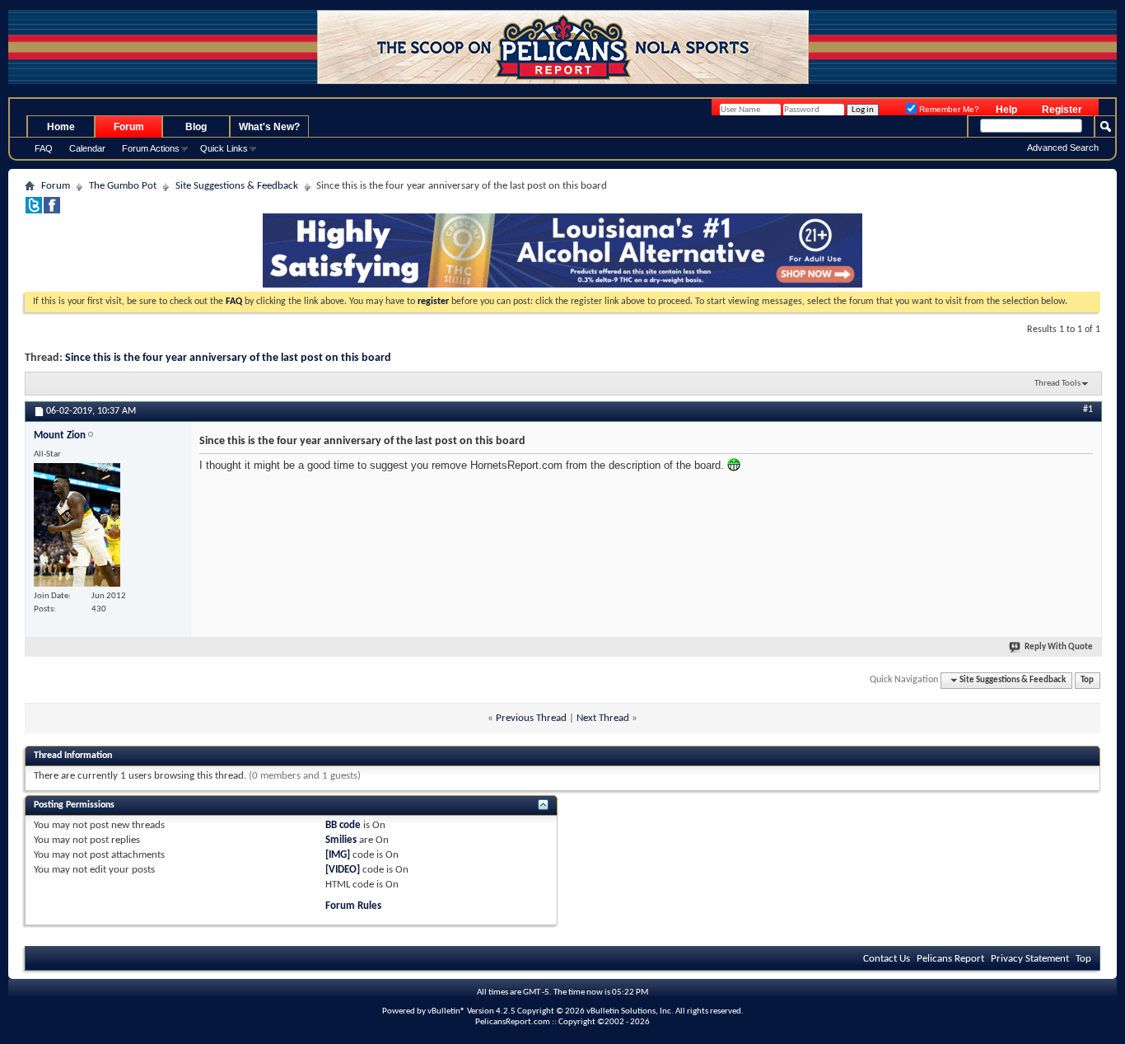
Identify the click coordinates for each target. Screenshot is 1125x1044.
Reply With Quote (1059, 647)
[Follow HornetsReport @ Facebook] (52, 210)
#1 (1088, 409)
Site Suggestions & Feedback (236, 185)
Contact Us (886, 958)
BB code (343, 825)
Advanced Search (1063, 147)
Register (1062, 109)
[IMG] (337, 855)
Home (61, 127)
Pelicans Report (950, 958)
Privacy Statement (1030, 958)
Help (1006, 109)
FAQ (44, 148)
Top (1087, 680)
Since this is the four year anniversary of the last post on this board (228, 358)
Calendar (87, 148)
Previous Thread (531, 718)
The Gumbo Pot (122, 185)
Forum (129, 127)
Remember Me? (948, 109)
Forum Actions (151, 148)
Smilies (341, 840)
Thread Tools (1057, 383)
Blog (196, 127)
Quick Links (224, 148)
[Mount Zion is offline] (77, 525)
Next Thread (603, 718)
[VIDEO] (342, 869)
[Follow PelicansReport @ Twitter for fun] (34, 210)
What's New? (269, 127)
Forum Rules (353, 906)
